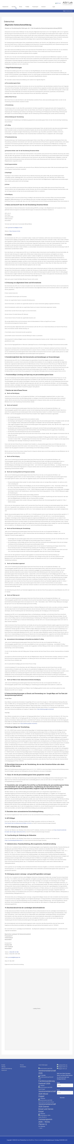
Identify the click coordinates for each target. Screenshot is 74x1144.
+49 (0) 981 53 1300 (13, 952)
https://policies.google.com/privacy (45, 709)
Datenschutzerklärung (6, 1068)
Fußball (27, 6)
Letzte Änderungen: (43, 1064)
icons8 (40, 1140)
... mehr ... (40, 1128)
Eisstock (43, 6)
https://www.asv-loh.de (14, 231)
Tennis (20, 6)
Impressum (4, 1070)
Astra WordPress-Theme (32, 1140)
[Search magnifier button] (16, 8)
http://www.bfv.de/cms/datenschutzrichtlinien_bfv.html (18, 823)
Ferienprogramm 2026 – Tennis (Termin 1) (45, 1121)
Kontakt (3, 1064)
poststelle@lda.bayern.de (14, 957)
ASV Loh (68, 2)
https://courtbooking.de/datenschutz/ (14, 840)
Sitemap (3, 1066)
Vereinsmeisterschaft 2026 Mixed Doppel (47, 1093)
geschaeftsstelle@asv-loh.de (15, 227)
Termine (22, 1064)
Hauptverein (5, 6)
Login (53, 6)
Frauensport (35, 6)
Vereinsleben (23, 1066)
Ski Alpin (14, 6)
